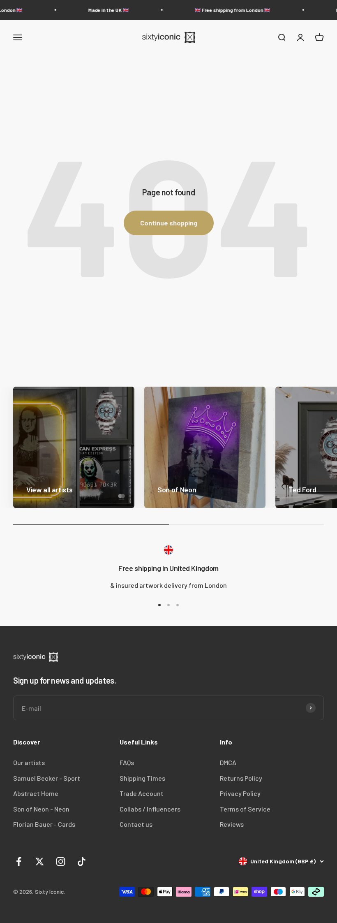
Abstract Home (35, 793)
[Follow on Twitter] (39, 861)
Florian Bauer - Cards (44, 824)
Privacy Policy (240, 793)
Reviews (232, 824)
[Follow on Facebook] (18, 861)
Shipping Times (142, 778)
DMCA (228, 762)
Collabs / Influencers (150, 809)
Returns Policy (241, 778)
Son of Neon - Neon (41, 809)
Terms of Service (245, 809)
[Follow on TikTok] (81, 861)
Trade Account (142, 793)
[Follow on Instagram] (60, 861)
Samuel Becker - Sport (46, 778)
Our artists (29, 762)
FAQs (127, 762)
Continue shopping (168, 223)
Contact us (136, 824)
